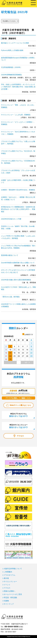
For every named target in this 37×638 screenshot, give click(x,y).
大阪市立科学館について (13, 568)
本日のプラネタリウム (18, 415)
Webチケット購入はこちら (20, 405)
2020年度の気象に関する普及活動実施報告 (16, 280)
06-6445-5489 (17, 629)
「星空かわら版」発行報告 (10, 297)
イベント (7, 584)
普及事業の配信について (9, 255)
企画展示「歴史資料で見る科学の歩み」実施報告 (18, 190)
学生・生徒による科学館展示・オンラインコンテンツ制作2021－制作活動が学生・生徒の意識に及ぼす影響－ (18, 86)
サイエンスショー (10, 581)
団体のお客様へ (9, 591)
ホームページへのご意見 (13, 594)
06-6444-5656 (11, 626)
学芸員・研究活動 (10, 597)
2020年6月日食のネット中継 (11, 219)
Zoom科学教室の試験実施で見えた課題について (18, 263)
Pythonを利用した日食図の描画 (12, 50)
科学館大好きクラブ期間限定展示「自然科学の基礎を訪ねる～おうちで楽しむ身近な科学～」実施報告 (18, 209)
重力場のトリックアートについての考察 (15, 43)
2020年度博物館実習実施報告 (11, 75)
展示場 (6, 578)
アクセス (20, 436)
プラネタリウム (9, 575)
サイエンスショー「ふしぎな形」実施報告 (15, 115)
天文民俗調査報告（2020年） (11, 67)
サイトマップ (9, 604)
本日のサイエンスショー (18, 426)
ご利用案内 (8, 572)
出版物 (6, 601)
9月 (26, 362)
